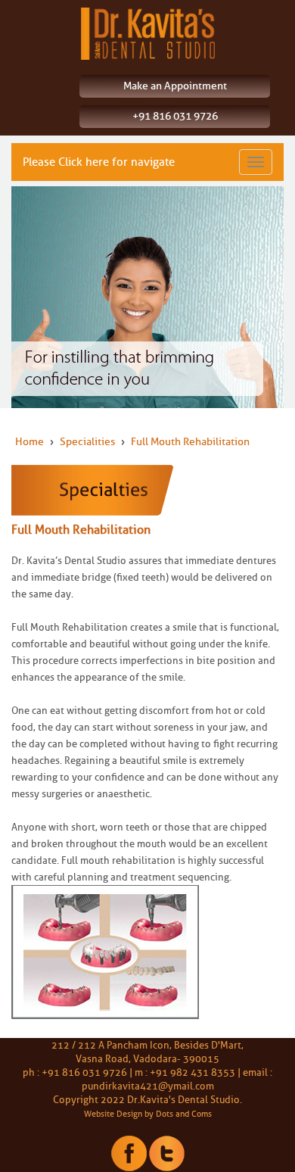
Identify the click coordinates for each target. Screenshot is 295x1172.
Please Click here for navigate (99, 162)
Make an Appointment (175, 85)
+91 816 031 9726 (175, 116)
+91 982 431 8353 (192, 1072)
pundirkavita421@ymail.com (148, 1086)
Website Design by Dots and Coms (148, 1113)
